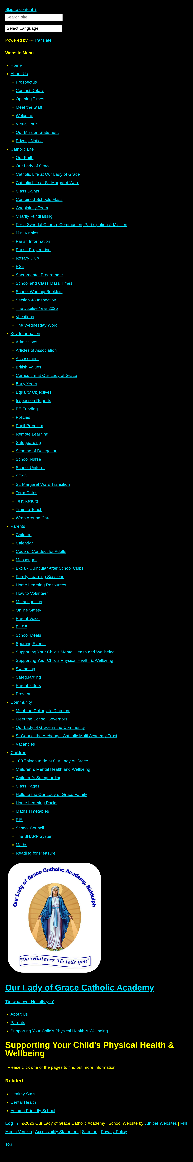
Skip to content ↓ (20, 9)
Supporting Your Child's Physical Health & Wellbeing (59, 1031)
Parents (18, 1022)
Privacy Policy (114, 1131)
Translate (43, 40)
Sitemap (89, 1131)
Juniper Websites (161, 1123)
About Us (19, 1014)
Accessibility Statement (57, 1131)
